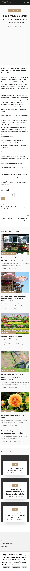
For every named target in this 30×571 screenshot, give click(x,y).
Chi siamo (3, 541)
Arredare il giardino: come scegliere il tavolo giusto (11, 338)
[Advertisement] (15, 45)
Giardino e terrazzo (14, 10)
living (3, 198)
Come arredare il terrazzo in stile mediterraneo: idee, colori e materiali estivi (14, 298)
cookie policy (19, 561)
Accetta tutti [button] (6, 567)
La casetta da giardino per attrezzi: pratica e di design (12, 432)
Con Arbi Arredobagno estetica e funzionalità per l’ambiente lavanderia (15, 492)
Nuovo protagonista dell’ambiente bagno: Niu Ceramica (15, 515)
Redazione (5, 268)
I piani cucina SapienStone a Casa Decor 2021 (15, 469)
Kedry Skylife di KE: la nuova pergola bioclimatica (14, 208)
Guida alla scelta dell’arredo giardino (12, 416)
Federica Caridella (7, 441)
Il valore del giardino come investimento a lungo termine (13, 259)
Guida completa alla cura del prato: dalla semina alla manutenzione (12, 377)
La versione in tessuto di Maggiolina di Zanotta (15, 219)
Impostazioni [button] (16, 567)
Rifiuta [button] (24, 567)
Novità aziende (4, 546)
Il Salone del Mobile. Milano (6, 543)
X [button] (28, 553)
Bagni (14, 486)
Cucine (15, 464)
